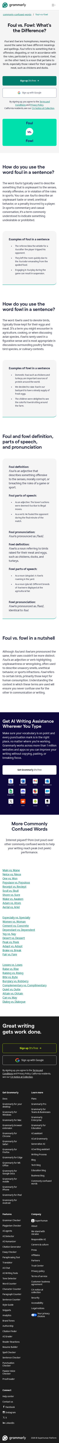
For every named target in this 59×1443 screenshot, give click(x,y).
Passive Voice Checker (9, 1372)
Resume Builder (10, 1347)
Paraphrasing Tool (11, 1257)
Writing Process (39, 1154)
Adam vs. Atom (12, 903)
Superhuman (41, 1220)
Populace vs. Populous (16, 882)
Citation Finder (10, 1331)
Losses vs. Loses (12, 965)
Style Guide (8, 1305)
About (34, 1226)
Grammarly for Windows (10, 1113)
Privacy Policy (36, 105)
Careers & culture (40, 1244)
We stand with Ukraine (38, 1233)
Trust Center (37, 1265)
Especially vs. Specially (16, 917)
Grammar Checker (12, 1220)
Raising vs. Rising (13, 973)
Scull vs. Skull (11, 891)
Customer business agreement (40, 1283)
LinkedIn (10, 1423)
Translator (7, 1262)
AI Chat (6, 1268)
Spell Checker (9, 1352)
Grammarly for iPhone (10, 1188)
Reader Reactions (11, 1342)
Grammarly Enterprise (36, 1119)
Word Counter (10, 1283)
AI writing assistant (40, 1149)
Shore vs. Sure (11, 895)
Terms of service (39, 1276)
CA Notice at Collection (43, 108)
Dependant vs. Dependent (19, 930)
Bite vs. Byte (10, 977)
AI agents (7, 1231)
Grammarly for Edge (12, 1157)
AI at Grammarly (39, 1138)
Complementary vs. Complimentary (25, 985)
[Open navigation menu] (53, 5)
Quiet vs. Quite (11, 989)
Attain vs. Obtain (13, 993)
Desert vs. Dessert (14, 938)
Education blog (38, 1170)
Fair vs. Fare (10, 954)
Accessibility (37, 1303)
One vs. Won (10, 878)
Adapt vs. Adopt (12, 946)
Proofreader (9, 1379)
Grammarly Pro (38, 1104)
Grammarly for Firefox (10, 1151)
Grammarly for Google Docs (10, 1172)
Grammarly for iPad (12, 1195)
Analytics (7, 1315)
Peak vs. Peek (11, 942)
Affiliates (35, 1255)
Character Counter (12, 1289)
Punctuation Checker (8, 1364)
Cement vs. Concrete (16, 926)
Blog (33, 1160)
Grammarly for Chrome (10, 1135)
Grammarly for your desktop (12, 1105)
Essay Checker (10, 1252)
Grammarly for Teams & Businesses (40, 1110)
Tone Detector (10, 1278)
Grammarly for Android (10, 1201)
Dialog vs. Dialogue (14, 1001)
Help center (8, 1396)
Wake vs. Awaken (13, 899)
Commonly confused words (41, 1182)
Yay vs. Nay (9, 934)
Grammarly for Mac (12, 1120)
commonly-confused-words (17, 14)
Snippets (7, 1310)
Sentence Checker (12, 1357)
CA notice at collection (37, 1291)
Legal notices (37, 1308)
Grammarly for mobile (10, 1180)
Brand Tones (8, 1320)
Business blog (37, 1175)
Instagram (11, 1412)
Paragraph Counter (12, 1294)
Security (35, 1297)
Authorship (8, 1326)
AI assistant (36, 1133)
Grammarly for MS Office (11, 1164)
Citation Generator (12, 1247)
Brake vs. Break (12, 950)
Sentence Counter (11, 1299)
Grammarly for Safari (10, 1143)
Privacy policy (38, 1271)
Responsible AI (38, 1239)
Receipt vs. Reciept (14, 886)
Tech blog (36, 1165)
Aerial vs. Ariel (11, 907)
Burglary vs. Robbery (15, 981)
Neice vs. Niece (12, 874)
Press (34, 1250)
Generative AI (38, 1144)
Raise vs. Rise (11, 969)
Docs (5, 1098)
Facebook (10, 1407)
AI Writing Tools (10, 1273)
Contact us (8, 1401)
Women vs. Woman (14, 921)
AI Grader (7, 1336)
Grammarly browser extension (12, 1127)
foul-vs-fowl (42, 14)
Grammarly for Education (38, 1127)
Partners (35, 1260)
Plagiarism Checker (12, 1225)
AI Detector (8, 1236)
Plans (33, 1098)
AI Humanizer (9, 1241)
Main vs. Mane (11, 870)
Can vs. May (10, 997)
